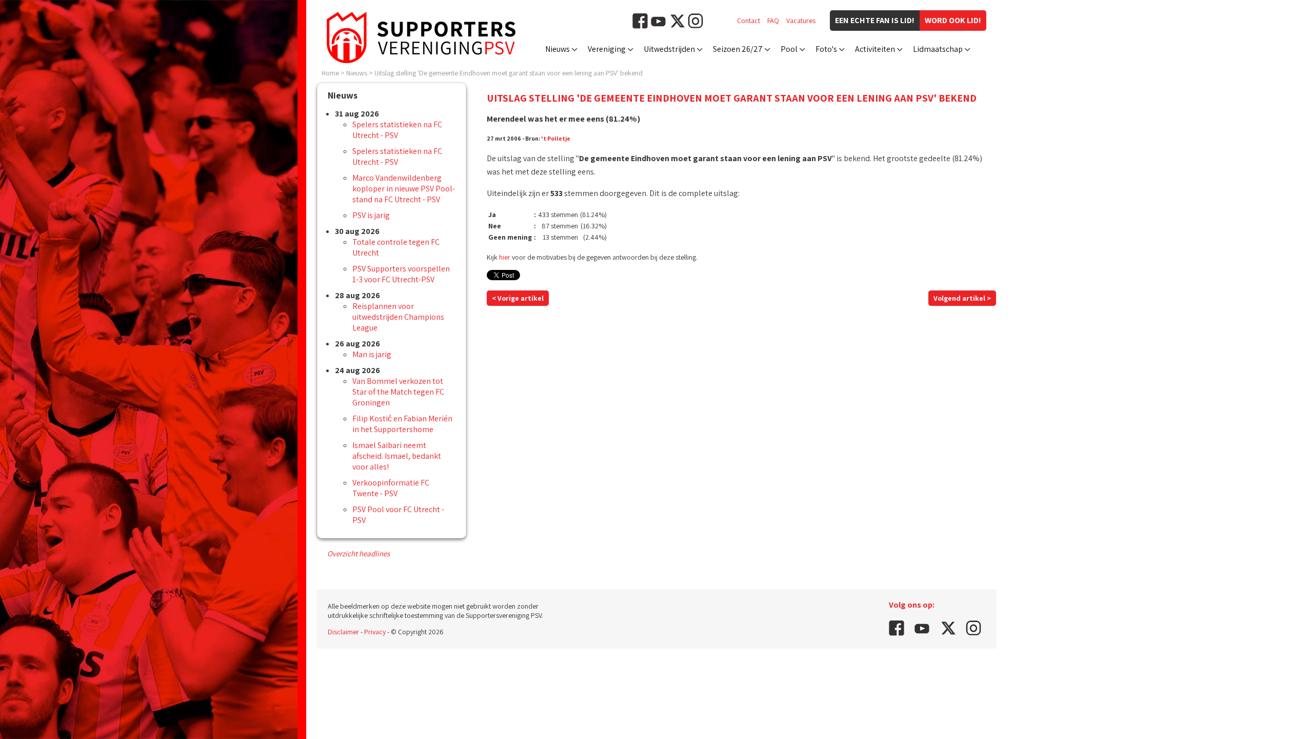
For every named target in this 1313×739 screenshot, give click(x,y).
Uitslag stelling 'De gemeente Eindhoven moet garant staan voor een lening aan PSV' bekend (508, 72)
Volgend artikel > (962, 298)
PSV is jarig (371, 215)
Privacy (375, 631)
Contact (748, 20)
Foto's (826, 49)
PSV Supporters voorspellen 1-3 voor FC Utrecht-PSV (401, 274)
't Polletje (555, 138)
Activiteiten (875, 49)
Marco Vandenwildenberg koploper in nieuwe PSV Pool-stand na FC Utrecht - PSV (403, 188)
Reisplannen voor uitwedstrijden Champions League (398, 317)
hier (504, 257)
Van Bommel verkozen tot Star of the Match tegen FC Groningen (398, 392)
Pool (789, 49)
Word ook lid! (953, 20)
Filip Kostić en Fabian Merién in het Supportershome (402, 424)
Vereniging (607, 49)
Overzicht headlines (358, 553)
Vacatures (800, 20)
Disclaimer (343, 631)
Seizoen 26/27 (738, 49)
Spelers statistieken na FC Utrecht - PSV (397, 130)
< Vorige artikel (518, 298)
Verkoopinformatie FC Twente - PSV (390, 488)
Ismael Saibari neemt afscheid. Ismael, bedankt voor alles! (396, 456)
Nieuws (557, 49)
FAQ (773, 20)
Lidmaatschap (938, 49)
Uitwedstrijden (669, 49)
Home (330, 72)
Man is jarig (371, 354)
